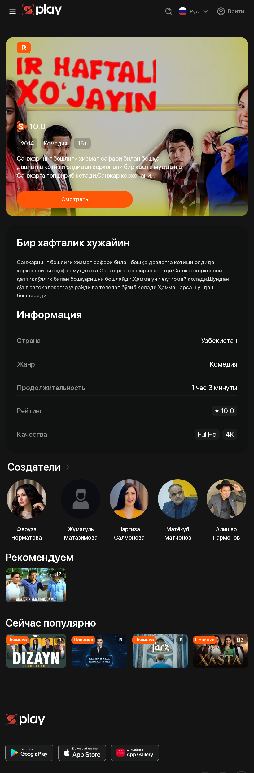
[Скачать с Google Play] (29, 753)
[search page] (169, 11)
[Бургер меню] (13, 11)
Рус (194, 11)
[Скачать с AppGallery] (135, 753)
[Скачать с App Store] (82, 753)
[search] (169, 11)
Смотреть (74, 199)
